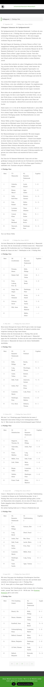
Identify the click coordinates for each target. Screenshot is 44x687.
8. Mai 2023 (6, 240)
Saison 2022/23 (25, 240)
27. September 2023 (8, 24)
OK (14, 684)
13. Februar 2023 (7, 414)
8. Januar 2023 (6, 574)
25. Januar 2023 (7, 491)
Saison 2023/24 (28, 24)
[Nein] (41, 682)
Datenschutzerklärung (25, 684)
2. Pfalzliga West (20, 24)
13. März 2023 (6, 323)
